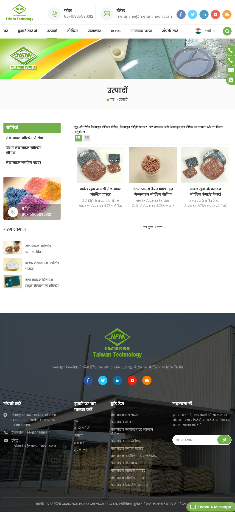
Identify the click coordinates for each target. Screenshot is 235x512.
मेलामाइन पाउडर (122, 422)
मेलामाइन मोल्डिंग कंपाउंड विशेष (38, 249)
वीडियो (72, 31)
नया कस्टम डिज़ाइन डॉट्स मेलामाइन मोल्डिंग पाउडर (42, 283)
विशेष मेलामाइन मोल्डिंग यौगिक (23, 150)
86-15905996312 (78, 16)
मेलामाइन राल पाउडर (125, 415)
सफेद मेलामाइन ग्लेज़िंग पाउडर (42, 265)
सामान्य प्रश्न (141, 31)
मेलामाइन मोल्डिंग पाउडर (127, 478)
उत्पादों (52, 31)
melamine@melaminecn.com (144, 16)
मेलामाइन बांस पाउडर (125, 463)
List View (87, 138)
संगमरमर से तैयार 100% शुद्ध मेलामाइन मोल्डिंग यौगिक (153, 191)
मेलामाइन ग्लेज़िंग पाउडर (23, 162)
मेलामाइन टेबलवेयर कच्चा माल (131, 485)
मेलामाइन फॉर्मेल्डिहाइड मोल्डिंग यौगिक (132, 432)
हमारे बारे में (27, 31)
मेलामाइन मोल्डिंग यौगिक (24, 138)
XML (185, 504)
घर (5, 31)
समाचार (94, 31)
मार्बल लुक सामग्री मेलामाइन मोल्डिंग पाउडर (100, 191)
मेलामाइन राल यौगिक (125, 441)
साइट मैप (172, 504)
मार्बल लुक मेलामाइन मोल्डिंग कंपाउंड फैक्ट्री (205, 191)
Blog (115, 31)
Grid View (78, 138)
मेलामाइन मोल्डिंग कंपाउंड (128, 470)
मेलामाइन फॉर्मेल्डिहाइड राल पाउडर (134, 456)
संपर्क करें (170, 31)
